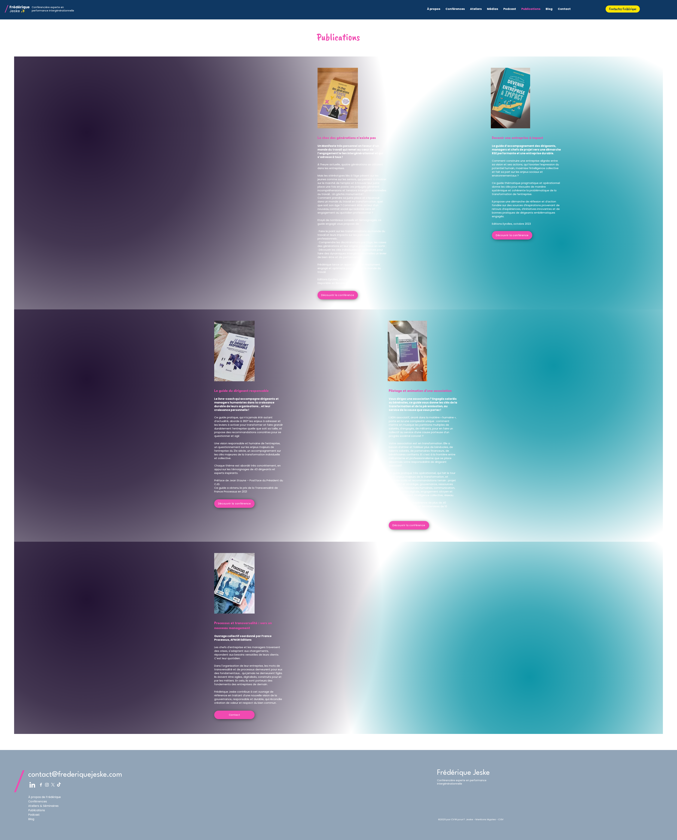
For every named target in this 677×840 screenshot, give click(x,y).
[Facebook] (40, 784)
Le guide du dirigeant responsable (241, 391)
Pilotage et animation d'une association (420, 391)
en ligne (354, 283)
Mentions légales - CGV (489, 819)
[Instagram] (46, 784)
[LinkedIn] (32, 785)
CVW (454, 819)
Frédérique (20, 7)
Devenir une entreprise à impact (517, 138)
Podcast (34, 815)
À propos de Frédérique (44, 797)
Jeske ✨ (17, 10)
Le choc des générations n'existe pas (347, 138)
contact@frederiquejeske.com (75, 774)
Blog (31, 819)
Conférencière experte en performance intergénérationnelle (53, 8)
